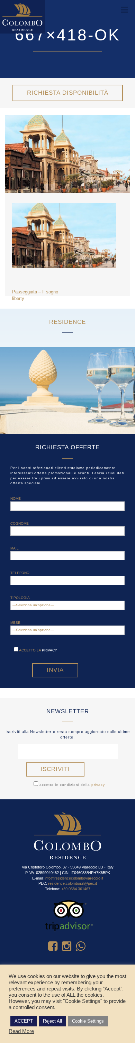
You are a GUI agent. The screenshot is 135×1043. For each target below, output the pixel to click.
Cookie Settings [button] (88, 1021)
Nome (15, 498)
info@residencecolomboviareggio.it (74, 878)
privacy (49, 650)
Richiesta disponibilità (67, 93)
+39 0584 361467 (75, 889)
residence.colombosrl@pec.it (72, 883)
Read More (21, 1031)
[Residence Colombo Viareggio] (22, 16)
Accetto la (37, 650)
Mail (14, 548)
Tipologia (20, 598)
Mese (15, 622)
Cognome (19, 523)
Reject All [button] (52, 1021)
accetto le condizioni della (71, 785)
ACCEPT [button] (24, 1021)
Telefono (19, 573)
